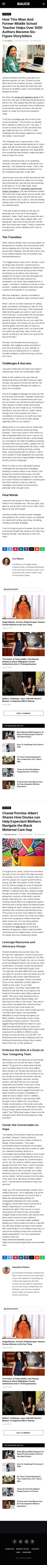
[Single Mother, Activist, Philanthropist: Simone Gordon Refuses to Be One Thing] (23, 607)
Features (6, 14)
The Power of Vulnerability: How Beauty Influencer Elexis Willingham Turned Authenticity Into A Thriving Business (20, 661)
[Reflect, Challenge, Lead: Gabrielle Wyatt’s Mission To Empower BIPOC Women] (23, 684)
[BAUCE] (23, 3)
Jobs (18, 1552)
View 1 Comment (23, 713)
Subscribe (26, 1552)
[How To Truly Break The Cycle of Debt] (8, 747)
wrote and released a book (26, 97)
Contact (35, 1549)
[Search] (43, 3)
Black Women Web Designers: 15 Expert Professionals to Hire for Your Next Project (30, 734)
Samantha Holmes (10, 834)
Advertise (9, 1549)
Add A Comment (23, 1433)
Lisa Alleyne (8, 41)
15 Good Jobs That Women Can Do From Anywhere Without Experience (29, 784)
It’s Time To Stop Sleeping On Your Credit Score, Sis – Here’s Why (29, 759)
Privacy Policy (22, 1549)
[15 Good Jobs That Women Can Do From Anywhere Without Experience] (8, 784)
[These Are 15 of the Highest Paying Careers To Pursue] (8, 772)
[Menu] (3, 3)
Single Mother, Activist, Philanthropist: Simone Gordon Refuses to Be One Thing (23, 623)
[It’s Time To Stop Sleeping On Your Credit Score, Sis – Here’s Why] (8, 760)
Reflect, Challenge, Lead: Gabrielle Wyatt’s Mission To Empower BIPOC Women (21, 699)
